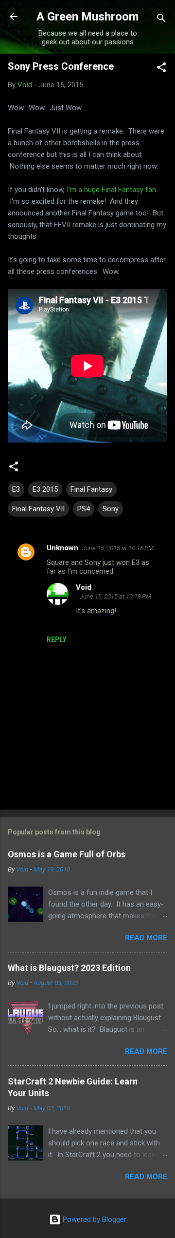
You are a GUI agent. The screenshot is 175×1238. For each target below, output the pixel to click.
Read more (146, 937)
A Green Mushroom (87, 16)
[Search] (161, 20)
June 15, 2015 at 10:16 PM (118, 548)
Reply (57, 639)
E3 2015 (45, 489)
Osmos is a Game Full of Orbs (66, 854)
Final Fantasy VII (38, 508)
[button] (161, 69)
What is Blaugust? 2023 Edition (69, 968)
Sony (111, 508)
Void (83, 587)
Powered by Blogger (93, 1219)
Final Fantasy (91, 489)
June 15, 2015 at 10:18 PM (115, 596)
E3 (16, 489)
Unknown (62, 547)
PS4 (83, 508)
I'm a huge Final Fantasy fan (111, 189)
